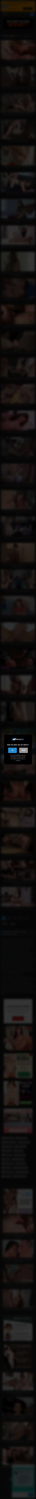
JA (13, 750)
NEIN (23, 750)
